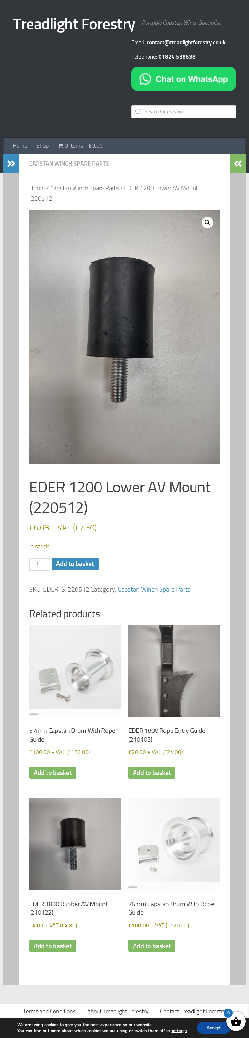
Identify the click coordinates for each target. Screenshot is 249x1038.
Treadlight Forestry (74, 24)
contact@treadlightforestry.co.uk (186, 42)
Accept (214, 1028)
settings (179, 1031)
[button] (207, 222)
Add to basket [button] (53, 773)
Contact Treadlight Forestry (193, 1011)
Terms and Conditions (49, 1011)
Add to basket (75, 564)
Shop (42, 145)
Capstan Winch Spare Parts (69, 163)
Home (20, 145)
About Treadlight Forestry (117, 1011)
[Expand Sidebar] (11, 163)
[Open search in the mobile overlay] (183, 111)
